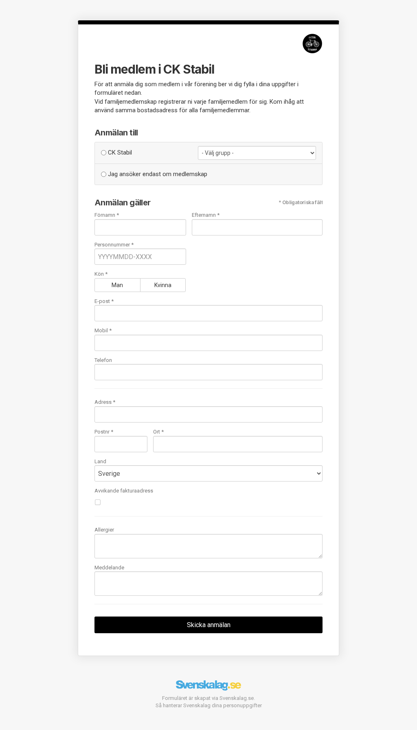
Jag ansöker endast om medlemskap (156, 174)
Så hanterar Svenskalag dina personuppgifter (209, 705)
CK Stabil (119, 152)
